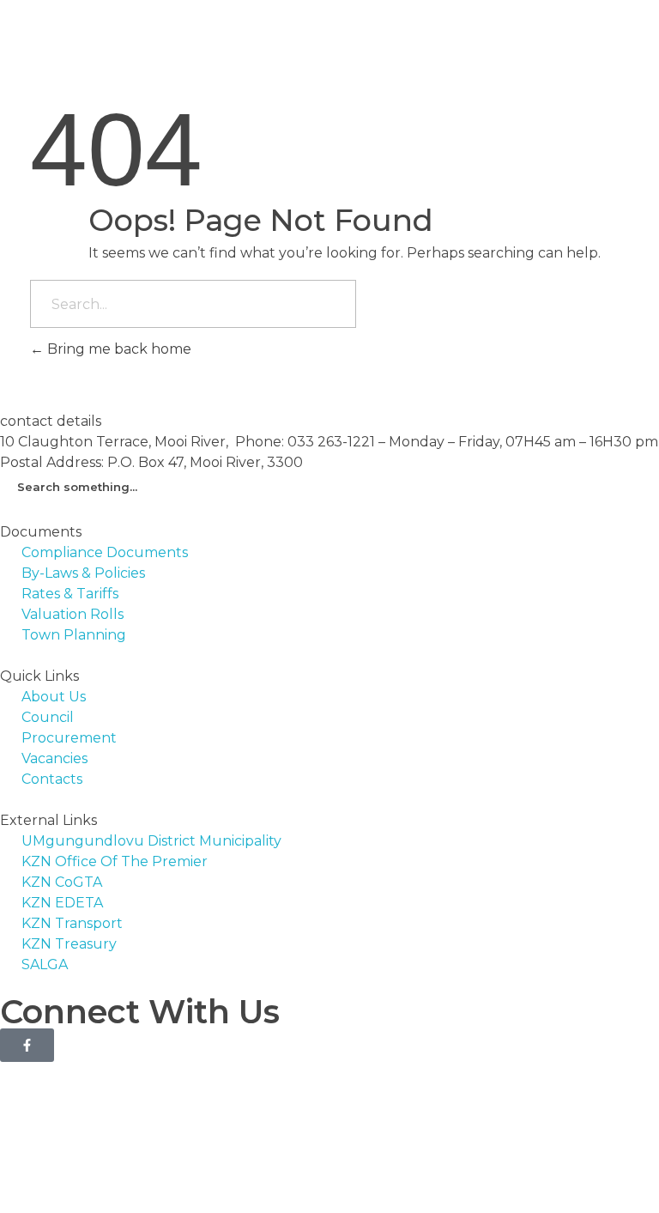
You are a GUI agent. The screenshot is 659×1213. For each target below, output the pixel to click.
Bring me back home (117, 349)
